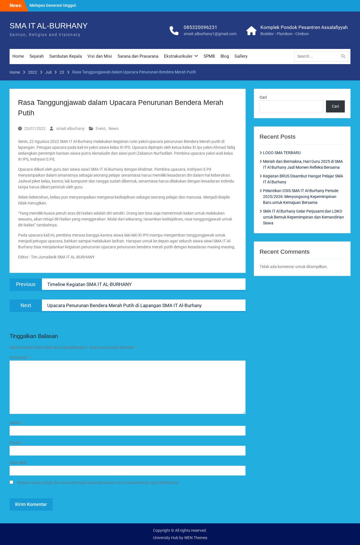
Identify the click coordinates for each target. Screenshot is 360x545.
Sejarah (37, 56)
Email (16, 442)
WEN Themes (195, 537)
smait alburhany (70, 128)
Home (18, 56)
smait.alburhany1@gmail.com (210, 33)
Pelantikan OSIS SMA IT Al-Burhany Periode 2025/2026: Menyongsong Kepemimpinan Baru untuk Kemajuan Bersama (300, 196)
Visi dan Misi (99, 56)
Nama (16, 422)
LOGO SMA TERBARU (282, 152)
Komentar (20, 357)
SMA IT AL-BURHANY (49, 25)
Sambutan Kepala (65, 56)
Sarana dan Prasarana (138, 56)
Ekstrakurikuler (178, 56)
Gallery (241, 56)
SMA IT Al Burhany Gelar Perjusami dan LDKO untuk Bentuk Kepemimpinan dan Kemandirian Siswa (303, 217)
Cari (263, 97)
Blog (224, 56)
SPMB (209, 56)
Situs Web (18, 462)
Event (100, 128)
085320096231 (200, 27)
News (113, 128)
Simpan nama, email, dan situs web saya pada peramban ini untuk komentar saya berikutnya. (98, 482)
